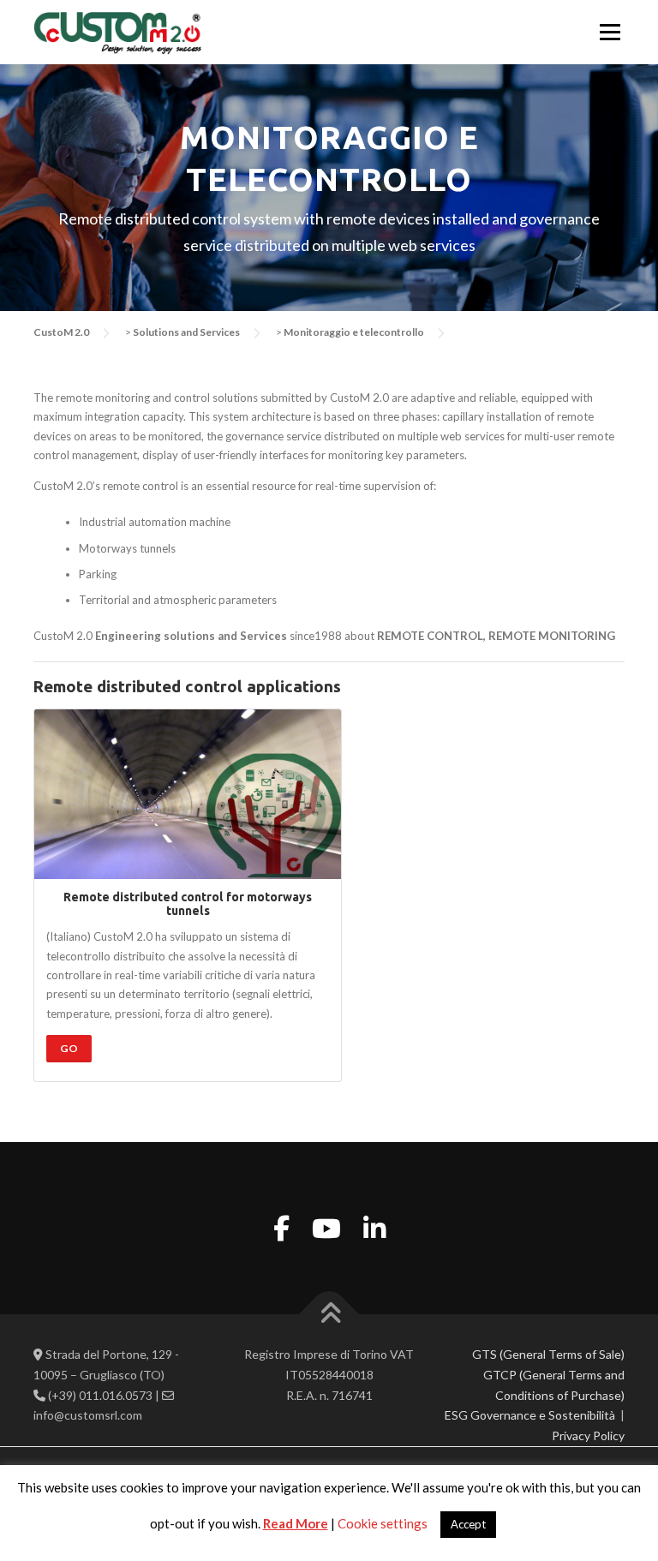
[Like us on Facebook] (281, 1227)
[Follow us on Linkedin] (374, 1227)
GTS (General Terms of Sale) (548, 1354)
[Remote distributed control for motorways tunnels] (187, 794)
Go (69, 1048)
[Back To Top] (329, 1314)
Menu (609, 32)
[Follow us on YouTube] (326, 1227)
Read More (295, 1523)
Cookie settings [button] (383, 1523)
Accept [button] (468, 1524)
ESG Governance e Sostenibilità (530, 1415)
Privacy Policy (588, 1435)
